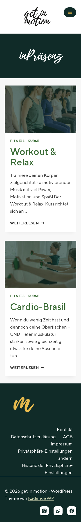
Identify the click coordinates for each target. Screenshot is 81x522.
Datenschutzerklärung (33, 436)
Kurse (33, 141)
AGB (68, 436)
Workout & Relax (33, 156)
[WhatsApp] (58, 510)
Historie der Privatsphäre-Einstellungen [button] (47, 469)
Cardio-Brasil (38, 306)
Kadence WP (41, 498)
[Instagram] (44, 510)
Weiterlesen (27, 223)
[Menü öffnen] (70, 12)
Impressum (62, 443)
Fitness (17, 141)
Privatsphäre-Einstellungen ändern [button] (45, 454)
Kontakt (65, 429)
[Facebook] (71, 510)
